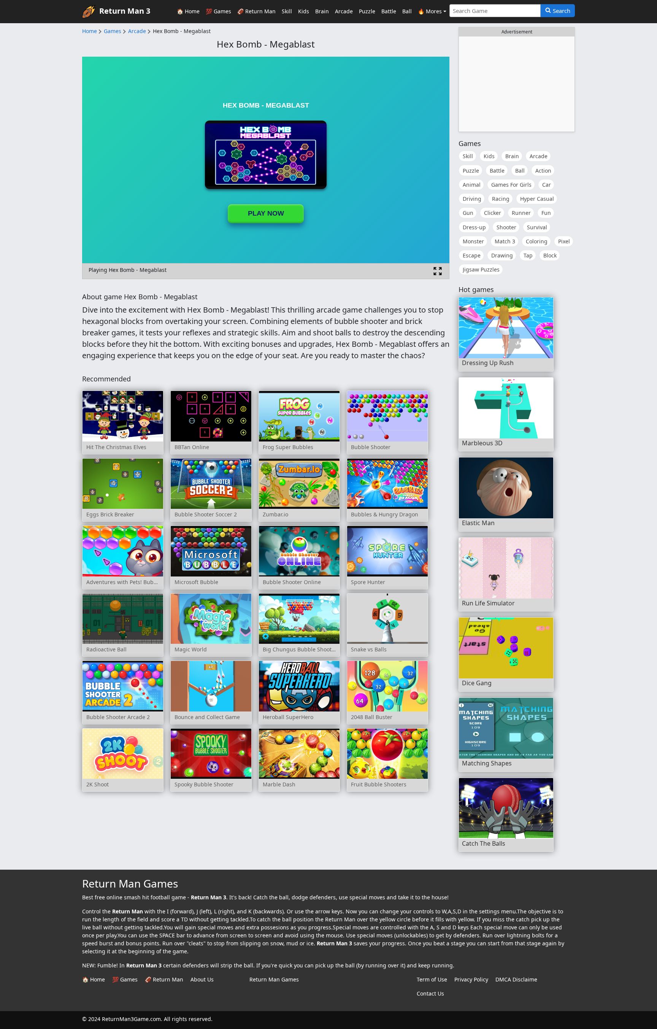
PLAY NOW (266, 213)
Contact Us (430, 993)
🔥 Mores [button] (430, 11)
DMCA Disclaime (516, 979)
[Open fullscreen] (437, 271)
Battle (388, 11)
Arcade (344, 11)
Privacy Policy (471, 979)
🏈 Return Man (256, 11)
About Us (202, 979)
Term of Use (432, 979)
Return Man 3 (124, 11)
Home (89, 31)
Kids (303, 11)
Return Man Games (274, 979)
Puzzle (367, 11)
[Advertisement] (516, 84)
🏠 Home (188, 11)
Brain (322, 11)
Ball (407, 11)
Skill (287, 11)
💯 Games (218, 11)
